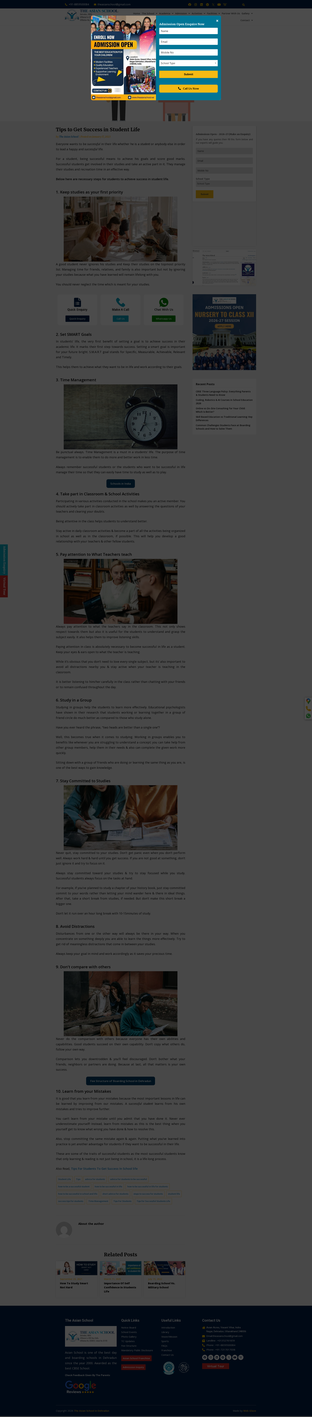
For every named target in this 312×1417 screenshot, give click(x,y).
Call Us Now (190, 88)
